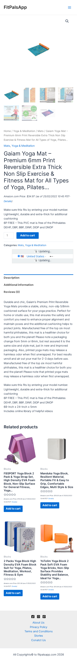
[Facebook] (33, 616)
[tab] (38, 277)
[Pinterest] (44, 616)
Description (11, 277)
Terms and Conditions (38, 631)
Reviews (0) (12, 292)
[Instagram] (38, 616)
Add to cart (27, 235)
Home (7, 130)
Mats (41, 130)
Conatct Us (38, 640)
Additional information (18, 284)
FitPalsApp (15, 7)
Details (8, 201)
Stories (38, 635)
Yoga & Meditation (24, 130)
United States (35, 256)
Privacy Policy (38, 627)
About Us (38, 622)
